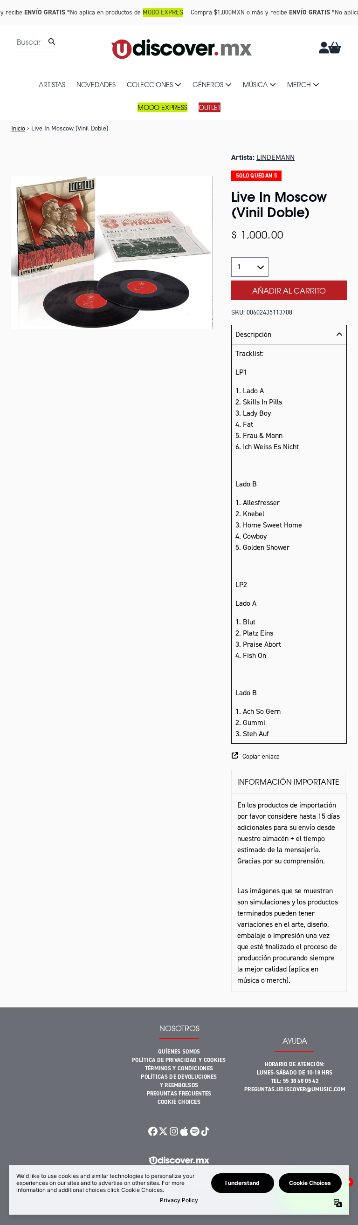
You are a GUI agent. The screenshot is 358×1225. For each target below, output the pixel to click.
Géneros (208, 84)
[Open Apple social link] (184, 1131)
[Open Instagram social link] (174, 1131)
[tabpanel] (289, 893)
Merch (299, 84)
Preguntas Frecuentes (179, 1093)
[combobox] (36, 41)
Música (255, 84)
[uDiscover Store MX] (182, 47)
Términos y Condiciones (179, 1068)
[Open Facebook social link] (153, 1131)
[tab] (288, 782)
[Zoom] (112, 252)
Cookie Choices (179, 1102)
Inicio (18, 128)
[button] (289, 756)
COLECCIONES (150, 84)
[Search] (51, 41)
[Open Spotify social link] (194, 1131)
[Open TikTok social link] (205, 1131)
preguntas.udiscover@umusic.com (294, 1089)
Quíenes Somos (179, 1051)
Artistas (52, 84)
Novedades (96, 84)
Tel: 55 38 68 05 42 (294, 1081)
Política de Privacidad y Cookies (179, 1060)
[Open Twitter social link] (163, 1131)
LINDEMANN (275, 157)
